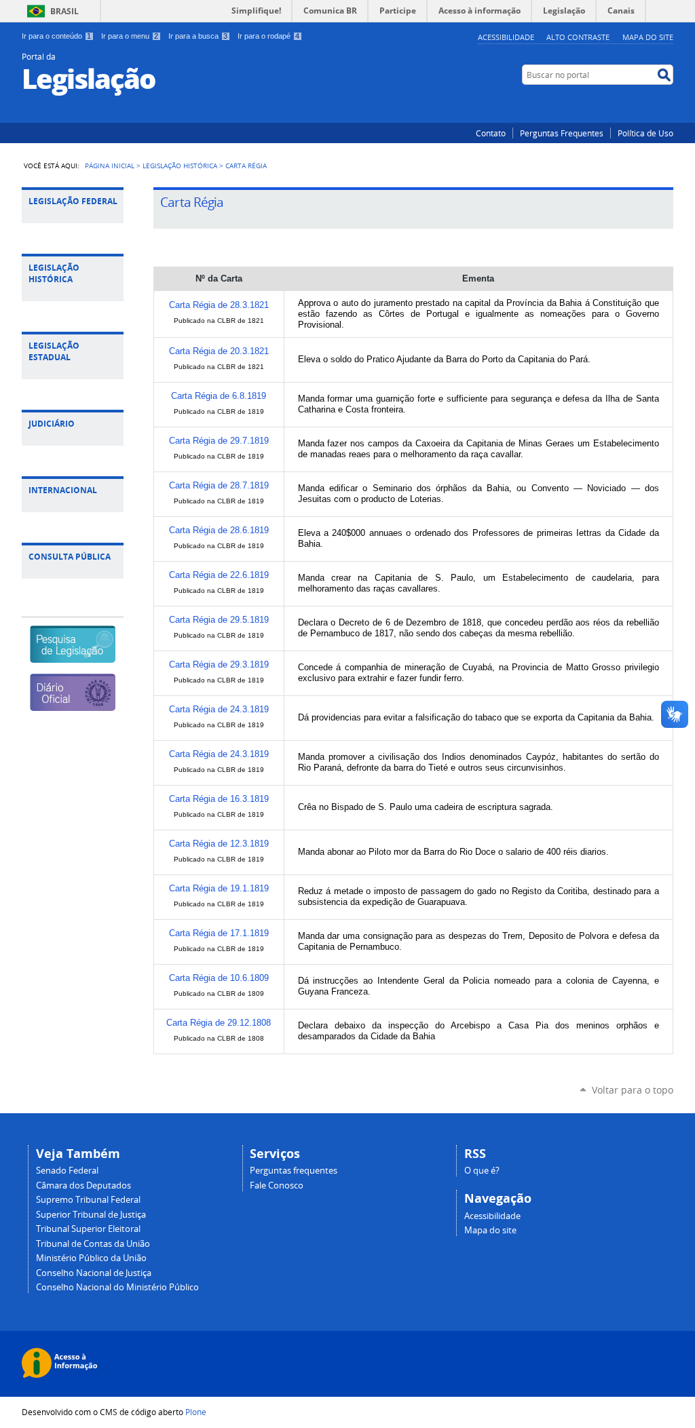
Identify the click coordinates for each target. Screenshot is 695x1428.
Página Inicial (109, 165)
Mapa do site (490, 1230)
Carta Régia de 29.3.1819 (219, 664)
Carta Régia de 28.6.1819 (219, 530)
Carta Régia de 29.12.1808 (218, 1023)
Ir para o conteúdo (56, 36)
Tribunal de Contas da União (93, 1244)
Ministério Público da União (91, 1258)
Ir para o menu (129, 36)
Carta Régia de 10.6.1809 (219, 978)
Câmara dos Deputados (83, 1185)
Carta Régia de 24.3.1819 (219, 709)
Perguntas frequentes (293, 1170)
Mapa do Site (647, 37)
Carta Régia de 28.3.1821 (219, 305)
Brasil (64, 11)
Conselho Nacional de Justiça (93, 1273)
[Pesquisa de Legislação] (72, 657)
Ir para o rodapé (268, 36)
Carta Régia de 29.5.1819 (219, 620)
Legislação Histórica (180, 165)
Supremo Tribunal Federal (88, 1199)
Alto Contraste (577, 37)
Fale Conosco (276, 1185)
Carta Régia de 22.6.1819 (219, 575)
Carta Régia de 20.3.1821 (219, 351)
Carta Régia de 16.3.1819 (219, 799)
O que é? (482, 1170)
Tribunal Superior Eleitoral (88, 1229)
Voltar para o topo (632, 1089)
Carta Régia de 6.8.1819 (218, 396)
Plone (195, 1411)
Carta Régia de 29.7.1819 (219, 441)
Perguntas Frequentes (561, 133)
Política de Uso (645, 133)
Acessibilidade (506, 37)
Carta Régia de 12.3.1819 (219, 843)
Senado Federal (67, 1170)
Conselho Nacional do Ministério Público (117, 1287)
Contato (491, 133)
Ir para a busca (197, 36)
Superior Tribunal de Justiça (91, 1214)
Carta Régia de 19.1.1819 (219, 888)
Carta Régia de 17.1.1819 (219, 933)
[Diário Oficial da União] (72, 705)
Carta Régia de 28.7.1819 (219, 485)
